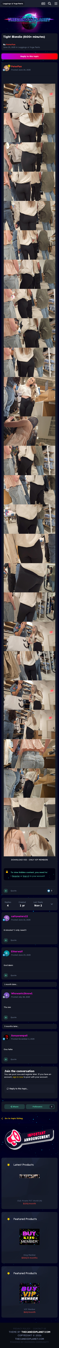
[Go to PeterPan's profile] (6, 68)
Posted (21, 70)
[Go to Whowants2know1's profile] (6, 995)
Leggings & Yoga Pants (29, 47)
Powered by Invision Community (29, 1342)
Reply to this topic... (18, 1088)
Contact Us (39, 1328)
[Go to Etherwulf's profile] (6, 953)
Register (16, 876)
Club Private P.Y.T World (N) (29, 1201)
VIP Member (29, 1309)
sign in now (18, 1077)
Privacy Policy (21, 1328)
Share (15, 1106)
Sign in (26, 876)
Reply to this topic (29, 56)
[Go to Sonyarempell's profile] (6, 1037)
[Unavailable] (29, 98)
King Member (29, 1255)
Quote (13, 891)
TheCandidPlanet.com (35, 1331)
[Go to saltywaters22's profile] (6, 918)
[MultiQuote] (6, 891)
